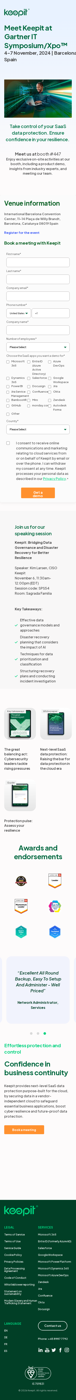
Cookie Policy (13, 1254)
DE (5, 1337)
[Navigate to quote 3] (44, 1033)
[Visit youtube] (47, 1350)
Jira (40, 1288)
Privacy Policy (54, 478)
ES (5, 1351)
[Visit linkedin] (40, 1350)
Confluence (45, 1295)
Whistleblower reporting (19, 1284)
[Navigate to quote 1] (31, 1033)
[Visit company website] (21, 881)
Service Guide (12, 1248)
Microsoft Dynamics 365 (53, 1268)
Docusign (44, 1309)
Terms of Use (12, 1241)
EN (6, 1330)
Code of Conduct (15, 1277)
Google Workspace (50, 1254)
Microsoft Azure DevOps (53, 1275)
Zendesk (43, 1282)
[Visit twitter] (53, 1350)
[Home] (17, 12)
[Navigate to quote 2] (38, 1033)
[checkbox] (38, 388)
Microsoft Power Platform (54, 1261)
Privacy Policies (13, 1261)
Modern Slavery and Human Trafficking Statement (20, 1302)
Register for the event (21, 232)
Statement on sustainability (13, 1292)
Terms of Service (14, 1234)
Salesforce (45, 1248)
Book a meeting (24, 1130)
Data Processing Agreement (14, 1270)
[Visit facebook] (60, 1350)
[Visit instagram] (66, 1350)
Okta (41, 1302)
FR (5, 1344)
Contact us (52, 1325)
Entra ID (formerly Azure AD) (55, 1241)
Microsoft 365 (47, 1234)
